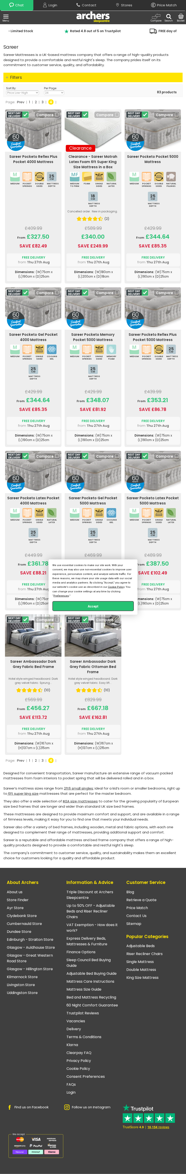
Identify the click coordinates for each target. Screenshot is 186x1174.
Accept (93, 606)
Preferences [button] (61, 595)
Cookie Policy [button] (116, 587)
